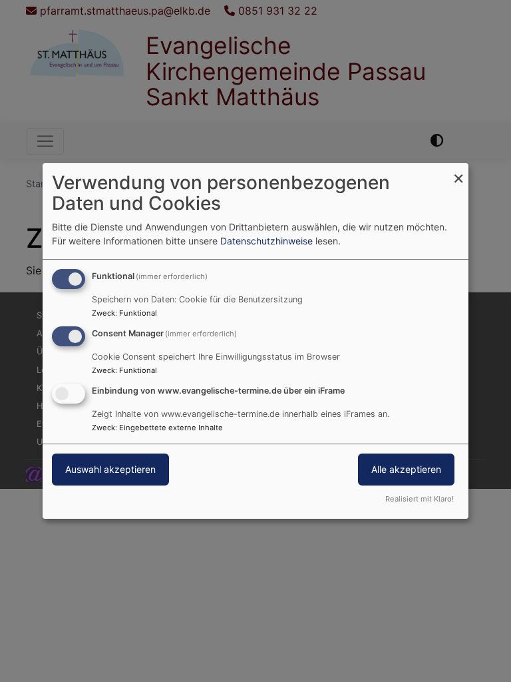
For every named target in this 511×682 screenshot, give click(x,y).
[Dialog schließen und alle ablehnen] (458, 171)
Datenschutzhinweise (266, 240)
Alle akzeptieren (406, 469)
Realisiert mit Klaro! (419, 499)
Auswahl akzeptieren (110, 469)
